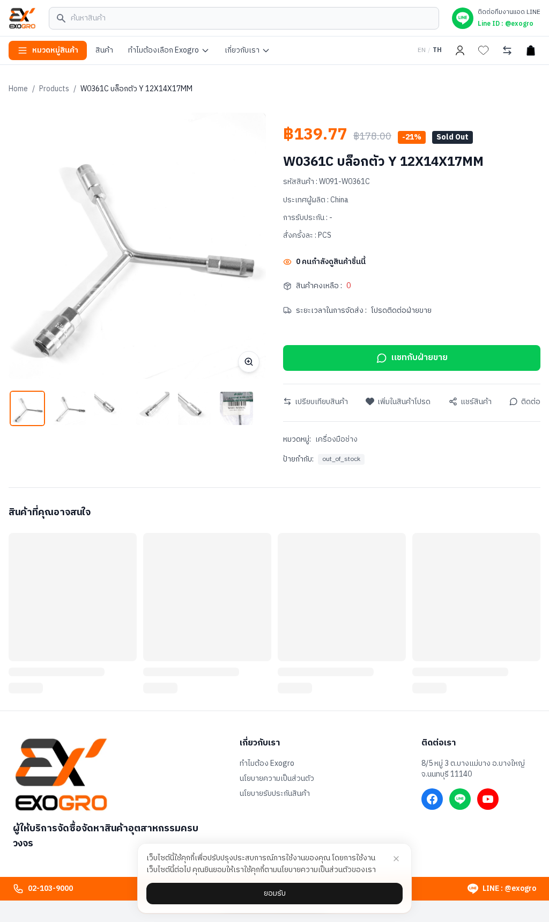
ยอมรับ (275, 893)
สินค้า (104, 50)
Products (54, 89)
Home (18, 89)
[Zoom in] (248, 361)
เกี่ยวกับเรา (242, 50)
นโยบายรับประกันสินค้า (275, 793)
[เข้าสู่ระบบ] (460, 50)
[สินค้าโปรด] (483, 50)
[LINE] (460, 799)
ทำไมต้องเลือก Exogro (163, 50)
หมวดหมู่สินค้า (55, 50)
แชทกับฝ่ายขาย (419, 357)
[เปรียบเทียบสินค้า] (507, 50)
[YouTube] (488, 799)
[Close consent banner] (396, 858)
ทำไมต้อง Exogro (267, 763)
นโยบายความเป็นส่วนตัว (277, 778)
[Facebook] (432, 799)
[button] (27, 408)
